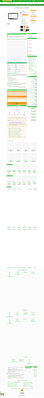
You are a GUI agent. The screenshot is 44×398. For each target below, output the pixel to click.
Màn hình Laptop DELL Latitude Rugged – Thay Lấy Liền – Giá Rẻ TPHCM (14, 183)
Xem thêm (19, 173)
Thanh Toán (35, 372)
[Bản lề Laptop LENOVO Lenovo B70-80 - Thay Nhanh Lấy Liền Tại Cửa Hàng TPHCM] (9, 178)
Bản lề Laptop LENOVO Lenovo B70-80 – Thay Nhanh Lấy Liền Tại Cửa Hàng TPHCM (9, 183)
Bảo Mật (35, 370)
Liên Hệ (36, 1)
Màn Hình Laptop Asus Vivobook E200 (18, 160)
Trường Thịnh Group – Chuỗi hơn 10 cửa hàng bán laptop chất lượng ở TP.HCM (21, 361)
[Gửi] (29, 3)
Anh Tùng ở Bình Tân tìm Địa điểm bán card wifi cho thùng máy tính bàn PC (33, 111)
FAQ (32, 1)
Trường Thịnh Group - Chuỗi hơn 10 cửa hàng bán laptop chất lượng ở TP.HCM (10, 276)
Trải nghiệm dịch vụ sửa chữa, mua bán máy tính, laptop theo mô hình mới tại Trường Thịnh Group (17, 321)
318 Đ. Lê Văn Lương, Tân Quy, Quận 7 (13, 132)
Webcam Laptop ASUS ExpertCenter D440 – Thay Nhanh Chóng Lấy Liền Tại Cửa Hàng (29, 183)
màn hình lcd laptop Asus (11, 74)
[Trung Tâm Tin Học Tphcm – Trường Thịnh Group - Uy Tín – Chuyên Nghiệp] (10, 3)
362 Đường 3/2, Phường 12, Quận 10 (13, 133)
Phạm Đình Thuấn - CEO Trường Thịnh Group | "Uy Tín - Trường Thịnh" (17, 274)
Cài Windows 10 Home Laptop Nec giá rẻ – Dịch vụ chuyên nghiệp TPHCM (33, 120)
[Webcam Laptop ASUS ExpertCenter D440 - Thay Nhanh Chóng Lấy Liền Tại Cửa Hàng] (29, 178)
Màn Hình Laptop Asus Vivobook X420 (26, 160)
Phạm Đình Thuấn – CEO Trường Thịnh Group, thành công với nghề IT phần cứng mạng (33, 321)
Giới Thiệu (34, 1)
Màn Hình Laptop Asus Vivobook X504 (33, 160)
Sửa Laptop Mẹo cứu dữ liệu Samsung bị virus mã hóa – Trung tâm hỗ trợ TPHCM (34, 171)
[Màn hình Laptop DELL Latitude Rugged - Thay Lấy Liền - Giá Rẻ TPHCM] (14, 178)
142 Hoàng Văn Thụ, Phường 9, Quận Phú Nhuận (14, 134)
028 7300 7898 (15, 376)
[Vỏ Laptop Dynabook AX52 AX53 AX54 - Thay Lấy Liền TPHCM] (34, 178)
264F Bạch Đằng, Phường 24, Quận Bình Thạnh (14, 131)
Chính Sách (35, 369)
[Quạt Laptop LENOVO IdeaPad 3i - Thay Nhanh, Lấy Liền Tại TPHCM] (24, 178)
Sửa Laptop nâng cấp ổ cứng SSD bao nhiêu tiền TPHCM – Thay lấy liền (33, 108)
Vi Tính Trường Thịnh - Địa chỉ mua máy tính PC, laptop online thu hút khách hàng (14, 361)
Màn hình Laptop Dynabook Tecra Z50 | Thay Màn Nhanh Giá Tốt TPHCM (19, 183)
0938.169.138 (19, 376)
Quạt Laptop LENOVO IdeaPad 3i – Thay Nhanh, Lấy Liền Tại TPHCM (24, 183)
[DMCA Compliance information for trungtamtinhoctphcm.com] (22, 393)
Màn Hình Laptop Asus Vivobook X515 (11, 160)
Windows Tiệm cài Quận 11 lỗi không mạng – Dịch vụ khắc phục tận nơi (33, 114)
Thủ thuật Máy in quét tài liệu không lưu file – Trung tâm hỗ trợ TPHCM (33, 117)
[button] (32, 3)
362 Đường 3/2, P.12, (33, 71)
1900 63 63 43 (12, 376)
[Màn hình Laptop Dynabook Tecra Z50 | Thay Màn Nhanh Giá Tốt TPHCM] (19, 178)
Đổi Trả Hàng (35, 371)
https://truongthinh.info (13, 372)
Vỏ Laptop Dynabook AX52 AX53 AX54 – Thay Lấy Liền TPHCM (34, 182)
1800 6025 (24, 24)
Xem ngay (30, 8)
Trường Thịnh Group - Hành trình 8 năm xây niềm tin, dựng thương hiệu (26, 314)
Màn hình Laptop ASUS (23, 16)
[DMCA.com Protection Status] (22, 390)
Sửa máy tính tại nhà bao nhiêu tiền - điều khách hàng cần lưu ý (25, 357)
